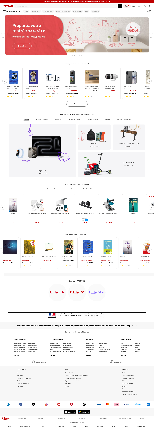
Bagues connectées (19, 351)
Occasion (104, 189)
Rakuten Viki (81, 418)
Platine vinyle (103, 351)
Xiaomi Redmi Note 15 (20, 349)
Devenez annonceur (127, 389)
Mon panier (20, 375)
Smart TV (88, 351)
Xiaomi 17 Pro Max (33, 347)
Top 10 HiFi (89, 339)
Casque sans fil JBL (104, 349)
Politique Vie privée (127, 381)
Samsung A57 (31, 343)
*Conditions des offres (128, 378)
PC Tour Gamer (67, 345)
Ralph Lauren (100, 426)
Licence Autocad (68, 347)
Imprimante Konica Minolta (56, 345)
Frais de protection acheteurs (73, 378)
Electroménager (93, 119)
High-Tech (58, 119)
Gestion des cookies (127, 383)
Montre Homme (42, 426)
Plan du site (68, 383)
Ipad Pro (127, 426)
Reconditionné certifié (70, 189)
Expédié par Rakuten (124, 119)
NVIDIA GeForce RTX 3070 (56, 351)
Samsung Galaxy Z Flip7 (21, 345)
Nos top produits (52, 189)
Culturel (107, 119)
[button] (105, 1)
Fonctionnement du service (129, 394)
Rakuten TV (41, 418)
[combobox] (65, 6)
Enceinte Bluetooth (25, 426)
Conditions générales (128, 375)
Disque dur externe (69, 351)
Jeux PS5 (123, 351)
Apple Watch (31, 351)
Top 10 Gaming (126, 339)
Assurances (125, 397)
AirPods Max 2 (90, 343)
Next (151, 35)
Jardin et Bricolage (42, 119)
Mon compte (20, 373)
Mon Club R (20, 386)
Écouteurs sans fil (91, 347)
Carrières (124, 373)
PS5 (122, 343)
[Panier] (149, 6)
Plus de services (102, 418)
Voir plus (77, 104)
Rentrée (26, 119)
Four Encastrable (59, 426)
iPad (51, 349)
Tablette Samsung (55, 347)
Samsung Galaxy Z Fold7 (34, 345)
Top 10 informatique (56, 339)
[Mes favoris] (145, 6)
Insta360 (101, 347)
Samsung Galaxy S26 (20, 343)
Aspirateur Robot (142, 426)
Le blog (67, 386)
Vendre (19, 381)
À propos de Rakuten (125, 418)
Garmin (113, 426)
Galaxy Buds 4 (90, 349)
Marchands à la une (74, 119)
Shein (86, 426)
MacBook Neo (54, 343)
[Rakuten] (8, 6)
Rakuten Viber (61, 418)
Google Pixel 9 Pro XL (34, 349)
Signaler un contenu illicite (72, 381)
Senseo (74, 426)
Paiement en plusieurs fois (24, 378)
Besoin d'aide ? (69, 373)
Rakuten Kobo (22, 418)
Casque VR (124, 349)
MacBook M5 (67, 343)
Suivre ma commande (23, 383)
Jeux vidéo (124, 347)
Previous (3, 35)
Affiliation (124, 386)
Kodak (101, 345)
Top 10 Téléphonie (20, 339)
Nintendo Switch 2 (126, 345)
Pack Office (66, 349)
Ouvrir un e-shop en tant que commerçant (76, 375)
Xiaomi (9, 426)
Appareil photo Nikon (92, 345)
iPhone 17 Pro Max (19, 347)
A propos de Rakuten (128, 391)
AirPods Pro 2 (103, 343)
